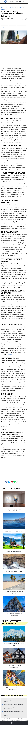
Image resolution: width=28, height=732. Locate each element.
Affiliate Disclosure (5, 720)
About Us (6, 718)
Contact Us (12, 720)
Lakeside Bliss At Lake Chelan (14, 551)
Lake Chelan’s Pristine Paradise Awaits (14, 531)
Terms (16, 718)
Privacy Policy (21, 718)
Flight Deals (12, 24)
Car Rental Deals (21, 24)
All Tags (26, 720)
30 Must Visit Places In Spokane (14, 571)
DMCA (22, 720)
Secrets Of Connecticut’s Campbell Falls (13, 704)
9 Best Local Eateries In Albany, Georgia (13, 711)
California (4, 27)
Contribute (11, 718)
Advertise (18, 720)
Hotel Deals (4, 24)
